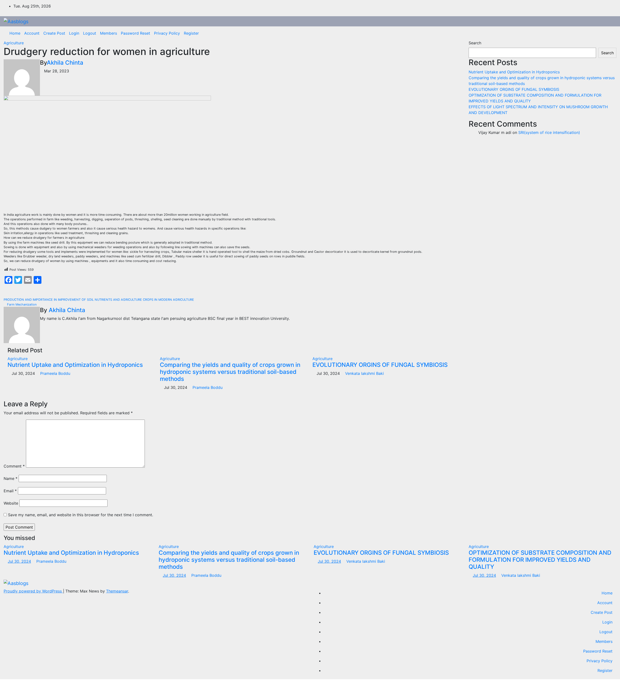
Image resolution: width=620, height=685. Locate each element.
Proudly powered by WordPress (33, 591)
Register (191, 33)
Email (10, 490)
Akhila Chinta (65, 62)
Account (31, 33)
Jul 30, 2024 (19, 561)
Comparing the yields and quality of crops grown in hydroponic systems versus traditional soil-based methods (230, 371)
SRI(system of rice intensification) (549, 132)
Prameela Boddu (54, 373)
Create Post (54, 33)
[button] (609, 33)
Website (11, 503)
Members (108, 33)
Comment (14, 466)
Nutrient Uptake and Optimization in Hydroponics (75, 364)
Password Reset (135, 33)
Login (74, 33)
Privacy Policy (167, 33)
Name (10, 478)
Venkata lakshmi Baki (364, 373)
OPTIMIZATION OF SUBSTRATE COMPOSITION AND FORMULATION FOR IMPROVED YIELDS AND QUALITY (540, 559)
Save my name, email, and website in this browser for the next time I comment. (80, 514)
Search (475, 42)
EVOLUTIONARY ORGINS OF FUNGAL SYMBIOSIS (380, 364)
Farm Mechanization (21, 304)
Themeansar (117, 591)
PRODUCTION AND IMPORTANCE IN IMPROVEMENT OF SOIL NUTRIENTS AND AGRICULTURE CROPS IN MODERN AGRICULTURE (99, 299)
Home (14, 33)
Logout (89, 33)
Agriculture (14, 42)
